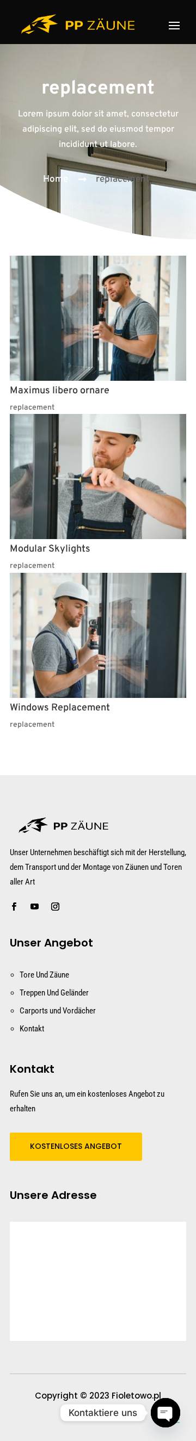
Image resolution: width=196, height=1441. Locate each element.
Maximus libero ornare (59, 391)
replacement (123, 179)
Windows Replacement (60, 708)
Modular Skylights (50, 549)
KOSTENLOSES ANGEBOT (76, 1146)
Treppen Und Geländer (54, 993)
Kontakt (32, 1029)
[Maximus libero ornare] (98, 318)
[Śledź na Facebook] (13, 907)
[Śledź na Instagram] (55, 907)
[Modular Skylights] (98, 476)
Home (55, 179)
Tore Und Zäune (44, 975)
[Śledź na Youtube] (34, 907)
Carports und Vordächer (58, 1011)
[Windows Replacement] (98, 635)
